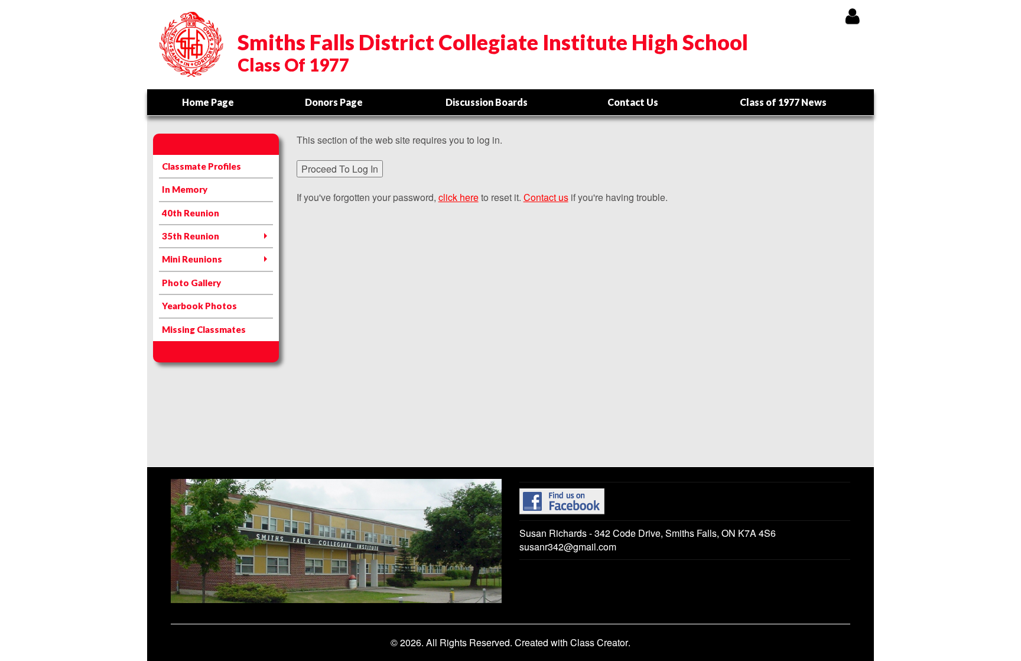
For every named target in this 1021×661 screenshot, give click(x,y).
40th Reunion (190, 213)
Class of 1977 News (783, 102)
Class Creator (599, 642)
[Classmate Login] (852, 15)
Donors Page (334, 102)
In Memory (184, 189)
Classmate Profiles (201, 166)
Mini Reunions (192, 259)
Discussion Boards (487, 102)
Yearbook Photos (199, 305)
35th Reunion (190, 236)
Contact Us (632, 102)
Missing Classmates (204, 329)
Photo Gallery (191, 282)
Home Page (208, 102)
